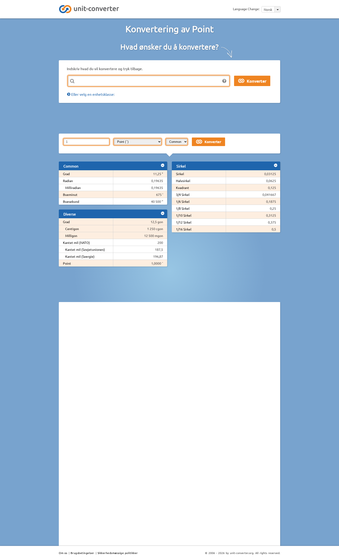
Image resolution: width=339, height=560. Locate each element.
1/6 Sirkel (183, 201)
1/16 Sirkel (183, 229)
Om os (63, 553)
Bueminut (70, 194)
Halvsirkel (183, 181)
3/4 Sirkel (183, 194)
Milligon (71, 236)
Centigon (72, 229)
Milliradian (73, 188)
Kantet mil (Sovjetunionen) (85, 249)
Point (67, 263)
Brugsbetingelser (82, 553)
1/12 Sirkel (183, 222)
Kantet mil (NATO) (76, 242)
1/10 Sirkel (183, 215)
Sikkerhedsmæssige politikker (118, 553)
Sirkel (180, 174)
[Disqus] (169, 369)
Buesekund (71, 201)
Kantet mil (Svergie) (80, 256)
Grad (66, 174)
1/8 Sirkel (183, 208)
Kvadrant (182, 188)
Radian (68, 181)
